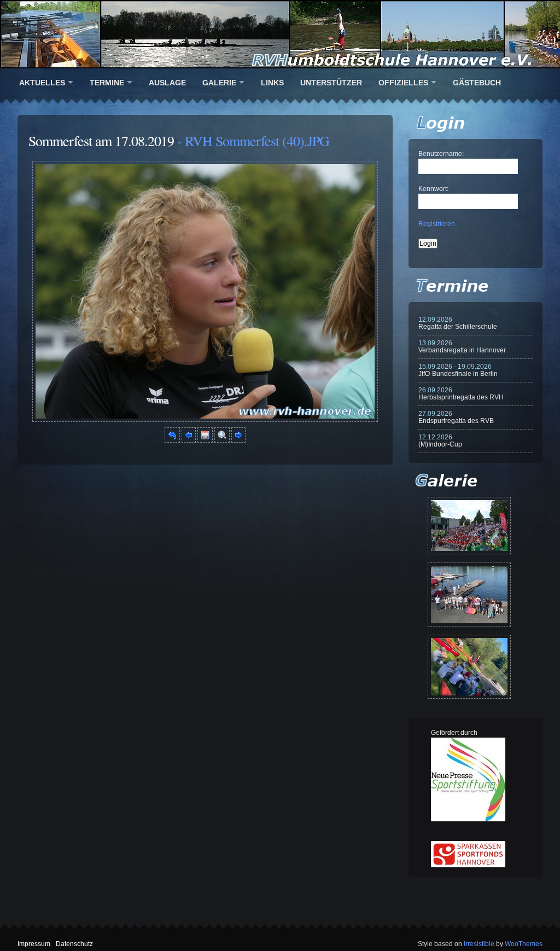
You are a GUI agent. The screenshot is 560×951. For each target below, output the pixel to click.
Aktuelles (42, 82)
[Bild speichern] (205, 440)
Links (272, 82)
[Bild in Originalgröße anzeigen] (222, 440)
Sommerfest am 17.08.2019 (101, 140)
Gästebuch (477, 82)
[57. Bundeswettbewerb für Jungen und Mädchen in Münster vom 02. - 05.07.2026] (469, 525)
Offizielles (403, 82)
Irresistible (479, 944)
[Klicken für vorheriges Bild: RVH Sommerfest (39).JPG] (189, 440)
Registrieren (436, 224)
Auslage (167, 82)
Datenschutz (74, 944)
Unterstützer (331, 82)
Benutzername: (441, 154)
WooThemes (523, 944)
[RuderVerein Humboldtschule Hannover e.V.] (280, 34)
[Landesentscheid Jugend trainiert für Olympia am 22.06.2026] (469, 595)
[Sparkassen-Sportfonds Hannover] (468, 865)
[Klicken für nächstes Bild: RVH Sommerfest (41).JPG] (205, 420)
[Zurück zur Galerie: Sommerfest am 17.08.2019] (172, 440)
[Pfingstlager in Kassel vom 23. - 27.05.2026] (469, 667)
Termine (107, 82)
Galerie (219, 82)
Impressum (34, 944)
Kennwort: (433, 189)
